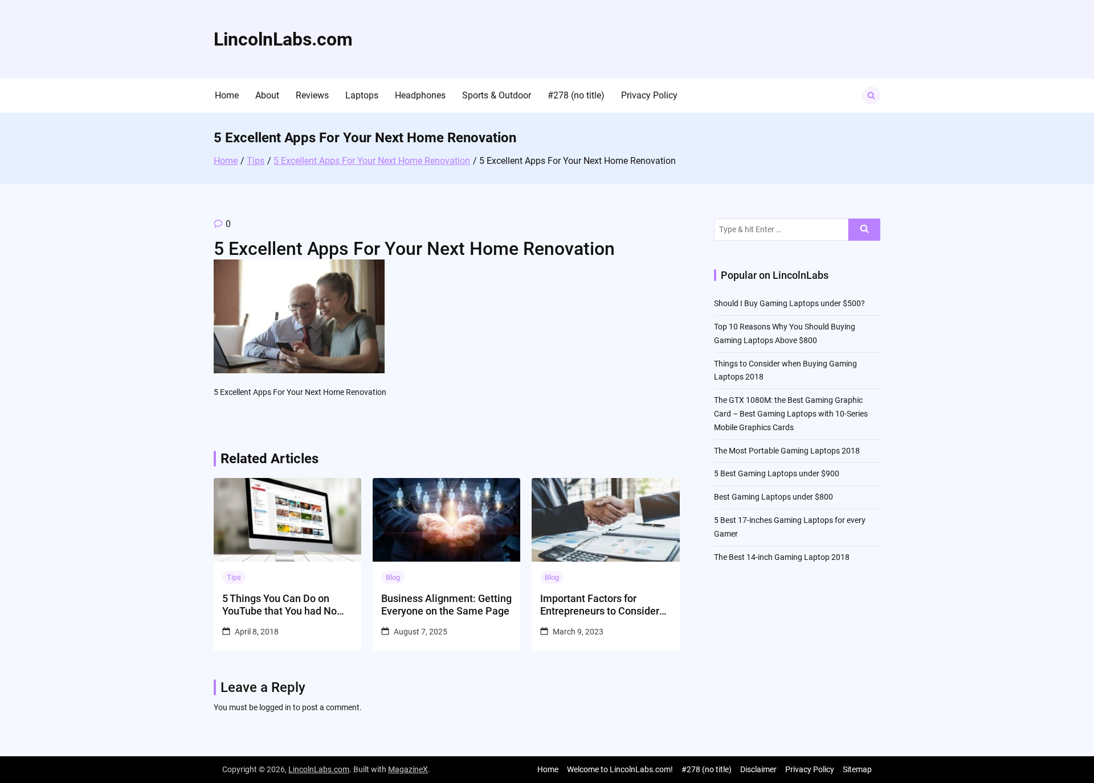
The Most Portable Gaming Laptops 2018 (787, 450)
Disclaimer (758, 769)
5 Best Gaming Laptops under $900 (776, 473)
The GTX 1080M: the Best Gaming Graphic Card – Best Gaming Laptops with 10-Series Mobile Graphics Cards (791, 413)
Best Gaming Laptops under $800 (773, 496)
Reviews (312, 95)
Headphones (420, 95)
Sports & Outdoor (496, 95)
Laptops (361, 95)
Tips (234, 577)
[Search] (864, 230)
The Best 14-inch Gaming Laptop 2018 (782, 557)
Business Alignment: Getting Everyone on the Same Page (446, 604)
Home (227, 95)
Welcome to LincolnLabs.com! (620, 769)
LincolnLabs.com (283, 39)
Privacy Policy (649, 95)
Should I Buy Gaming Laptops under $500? (789, 303)
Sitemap (857, 769)
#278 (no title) (576, 95)
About (267, 95)
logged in (275, 707)
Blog (393, 577)
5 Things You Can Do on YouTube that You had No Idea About (279, 604)
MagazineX (408, 769)
